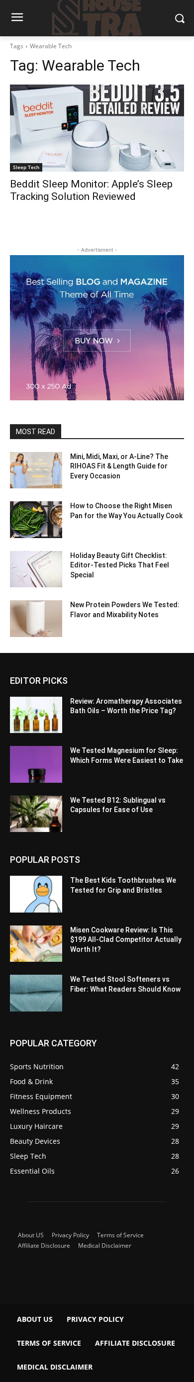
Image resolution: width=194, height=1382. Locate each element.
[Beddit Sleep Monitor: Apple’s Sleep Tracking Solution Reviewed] (97, 128)
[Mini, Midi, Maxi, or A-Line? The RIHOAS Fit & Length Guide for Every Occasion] (36, 470)
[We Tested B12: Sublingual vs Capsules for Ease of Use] (36, 814)
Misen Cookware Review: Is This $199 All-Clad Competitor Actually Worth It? (126, 939)
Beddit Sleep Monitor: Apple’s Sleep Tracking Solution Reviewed (91, 190)
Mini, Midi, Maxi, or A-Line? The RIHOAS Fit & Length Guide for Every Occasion (119, 466)
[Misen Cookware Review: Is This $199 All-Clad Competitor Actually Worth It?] (36, 943)
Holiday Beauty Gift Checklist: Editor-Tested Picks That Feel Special (119, 565)
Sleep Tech (26, 167)
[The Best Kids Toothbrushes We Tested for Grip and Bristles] (36, 894)
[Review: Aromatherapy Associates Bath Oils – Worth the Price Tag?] (36, 715)
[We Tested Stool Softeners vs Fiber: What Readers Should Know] (36, 993)
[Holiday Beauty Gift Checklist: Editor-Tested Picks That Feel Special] (36, 569)
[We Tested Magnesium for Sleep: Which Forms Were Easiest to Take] (36, 764)
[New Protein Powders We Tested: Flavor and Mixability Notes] (36, 618)
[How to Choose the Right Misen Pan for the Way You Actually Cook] (36, 519)
